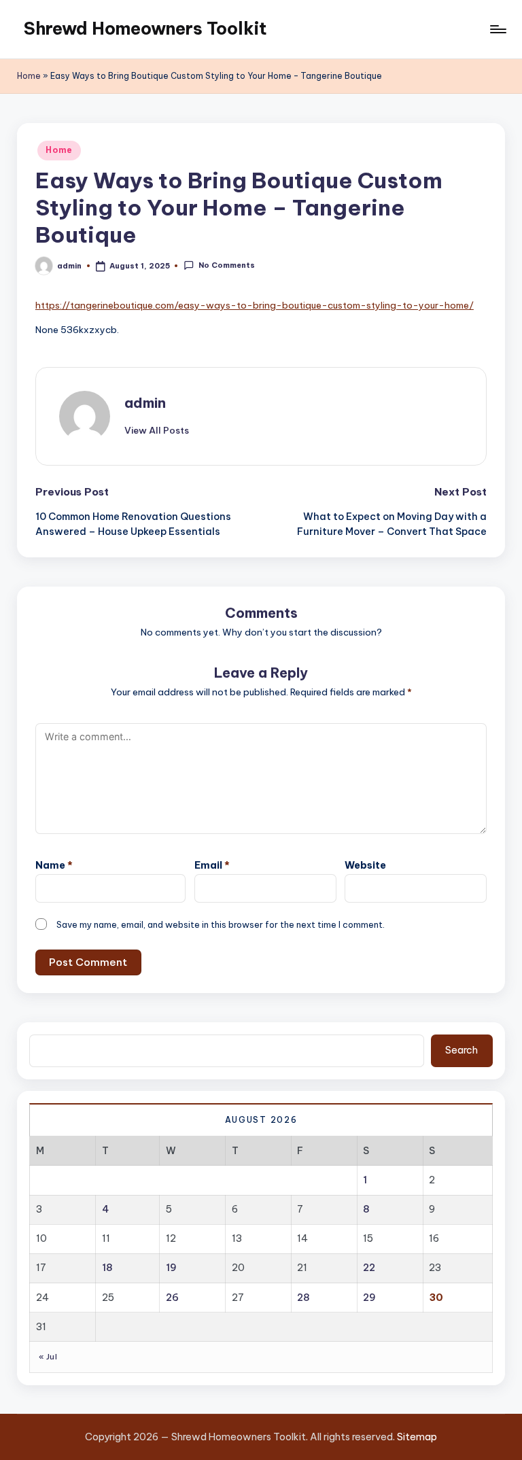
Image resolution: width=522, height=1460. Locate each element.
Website (365, 865)
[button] (156, 430)
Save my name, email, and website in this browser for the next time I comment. (220, 924)
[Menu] (497, 29)
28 (303, 1297)
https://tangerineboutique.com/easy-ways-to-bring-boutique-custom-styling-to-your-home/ (254, 305)
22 (369, 1268)
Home (29, 76)
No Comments (226, 265)
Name (54, 865)
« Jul (48, 1356)
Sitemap (417, 1437)
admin (145, 402)
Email (212, 865)
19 (171, 1268)
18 (107, 1268)
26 (172, 1297)
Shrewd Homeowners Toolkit (145, 28)
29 (369, 1297)
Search (461, 1050)
